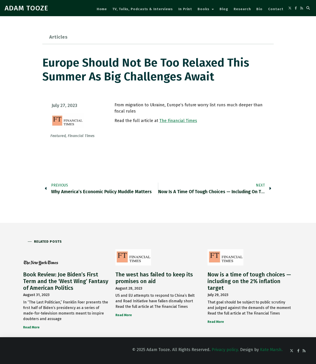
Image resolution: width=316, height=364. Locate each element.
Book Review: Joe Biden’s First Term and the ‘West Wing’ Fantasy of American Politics (65, 281)
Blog (224, 9)
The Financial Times (178, 120)
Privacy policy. (225, 349)
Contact (275, 9)
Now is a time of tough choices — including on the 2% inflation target (249, 281)
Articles (58, 37)
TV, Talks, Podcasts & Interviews (142, 9)
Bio (259, 9)
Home (102, 9)
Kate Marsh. (271, 349)
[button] (308, 8)
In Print (185, 9)
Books (203, 9)
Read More (31, 327)
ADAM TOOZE (26, 8)
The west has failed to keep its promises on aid (154, 277)
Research (242, 9)
